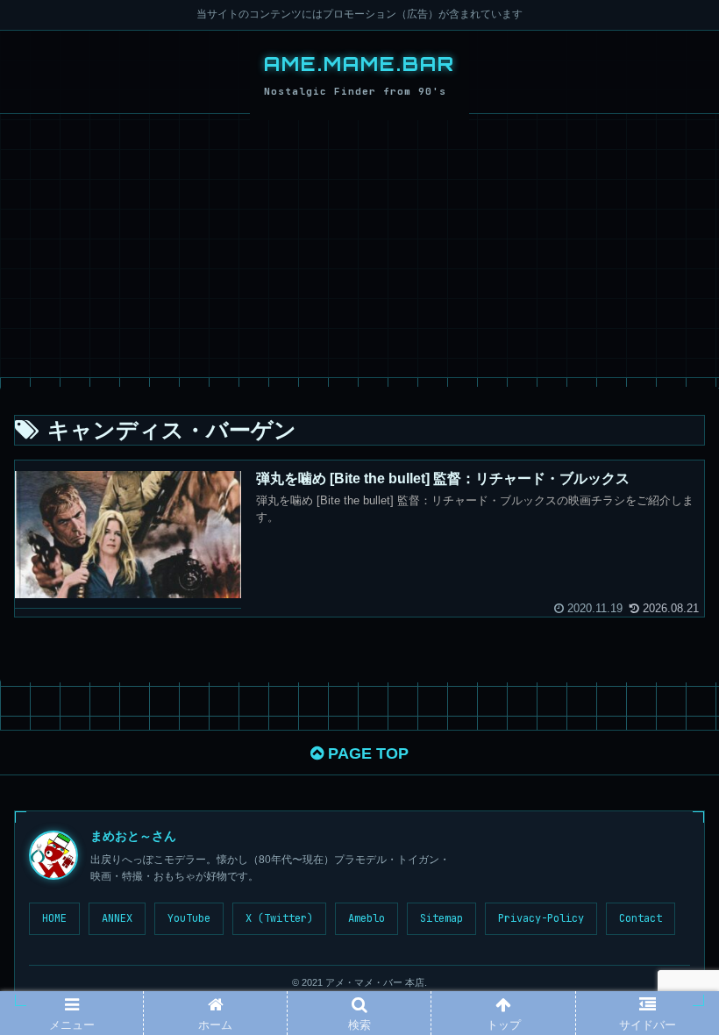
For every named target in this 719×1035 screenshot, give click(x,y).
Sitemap (441, 918)
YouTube (188, 918)
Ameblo (366, 918)
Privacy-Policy (541, 918)
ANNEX (117, 918)
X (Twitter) (279, 918)
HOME (54, 918)
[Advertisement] (359, 245)
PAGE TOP (366, 753)
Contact (640, 918)
